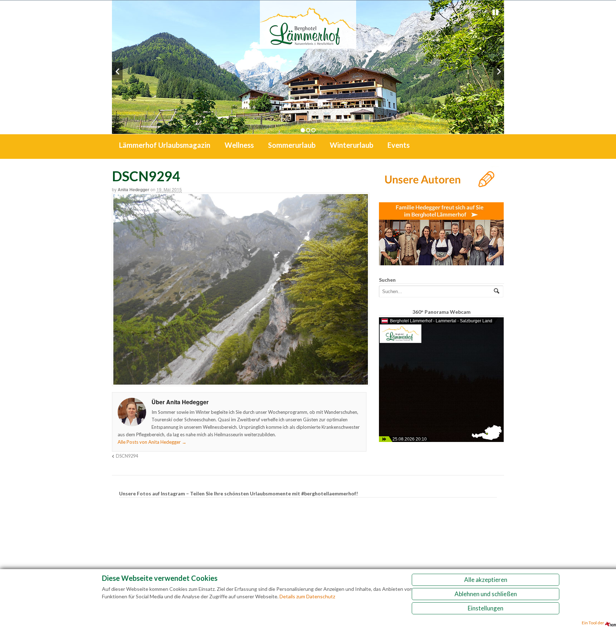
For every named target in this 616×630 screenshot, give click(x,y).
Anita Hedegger (133, 189)
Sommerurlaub (291, 145)
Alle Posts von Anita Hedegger (152, 442)
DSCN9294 (127, 456)
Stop (495, 12)
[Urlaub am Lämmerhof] (308, 45)
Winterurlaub (351, 145)
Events (398, 145)
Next (498, 71)
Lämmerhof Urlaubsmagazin (164, 145)
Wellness (239, 145)
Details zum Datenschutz (307, 596)
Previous (117, 71)
